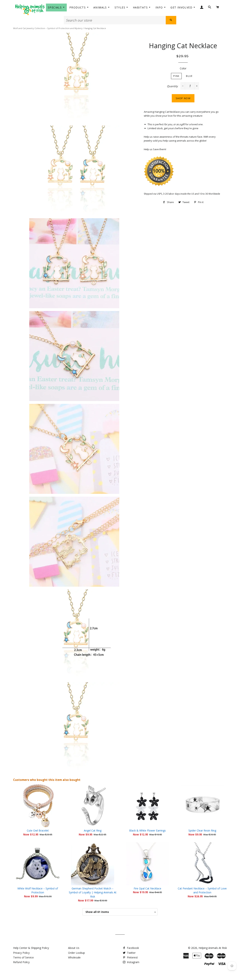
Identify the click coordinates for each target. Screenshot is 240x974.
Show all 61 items (120, 912)
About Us (73, 948)
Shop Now (183, 98)
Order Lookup (76, 953)
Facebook (132, 948)
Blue (189, 76)
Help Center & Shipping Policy (31, 948)
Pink (176, 76)
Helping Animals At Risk (213, 948)
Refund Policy (21, 962)
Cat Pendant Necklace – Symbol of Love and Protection (202, 890)
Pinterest (132, 957)
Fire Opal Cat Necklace (147, 888)
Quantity (172, 86)
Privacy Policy (21, 953)
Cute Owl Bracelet (38, 830)
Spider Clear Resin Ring (202, 830)
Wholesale (74, 957)
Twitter (131, 953)
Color (183, 68)
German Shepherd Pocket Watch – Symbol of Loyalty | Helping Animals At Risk (92, 892)
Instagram (132, 962)
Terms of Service (23, 957)
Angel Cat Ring (92, 830)
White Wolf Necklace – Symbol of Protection (37, 890)
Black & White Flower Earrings (147, 830)
